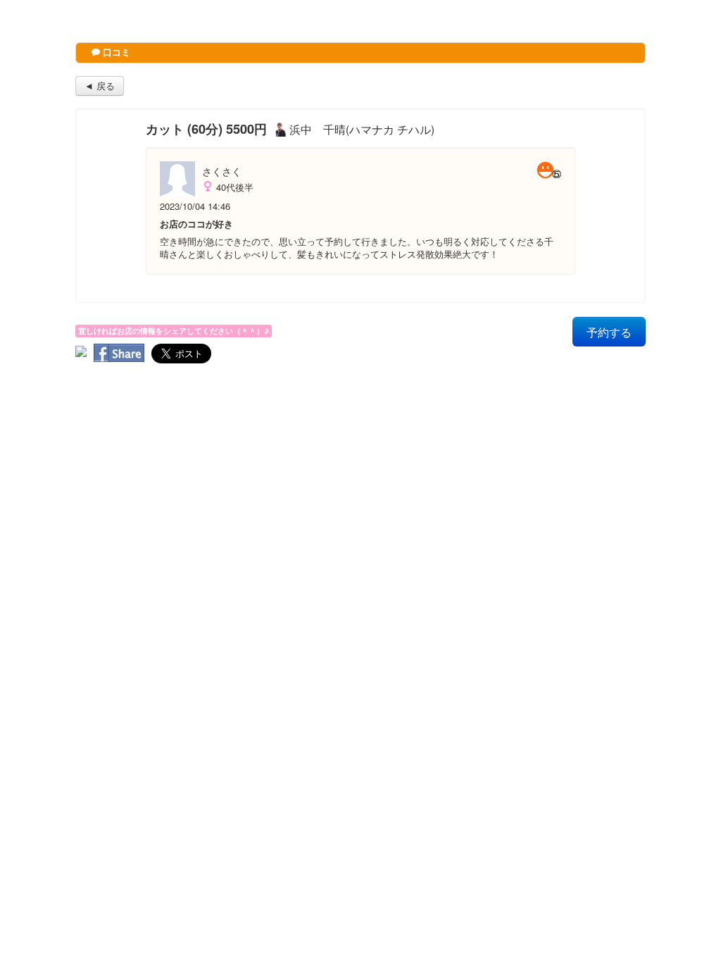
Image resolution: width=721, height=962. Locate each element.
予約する (609, 331)
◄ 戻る (99, 85)
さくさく (222, 171)
